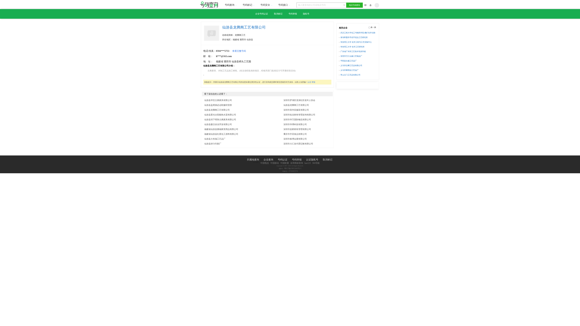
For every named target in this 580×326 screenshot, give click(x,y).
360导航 (316, 163)
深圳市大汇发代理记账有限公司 (298, 144)
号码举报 (292, 14)
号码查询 (229, 5)
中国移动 (274, 163)
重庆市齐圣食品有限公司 (295, 134)
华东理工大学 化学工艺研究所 (352, 47)
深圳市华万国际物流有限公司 (297, 119)
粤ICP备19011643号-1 (292, 168)
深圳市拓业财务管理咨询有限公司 (299, 115)
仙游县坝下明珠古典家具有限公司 (220, 119)
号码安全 (265, 5)
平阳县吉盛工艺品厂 (348, 61)
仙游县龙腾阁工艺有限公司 (217, 110)
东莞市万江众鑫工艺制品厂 (351, 56)
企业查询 (268, 159)
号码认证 (282, 159)
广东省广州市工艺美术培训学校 (353, 51)
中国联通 (284, 163)
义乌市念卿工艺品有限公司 (351, 65)
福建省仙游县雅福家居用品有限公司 (221, 129)
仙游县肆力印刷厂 (212, 144)
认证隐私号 (312, 159)
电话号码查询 (354, 5)
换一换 (373, 27)
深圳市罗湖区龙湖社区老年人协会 (299, 100)
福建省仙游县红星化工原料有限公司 (221, 134)
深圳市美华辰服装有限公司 (296, 110)
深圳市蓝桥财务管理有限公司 (297, 129)
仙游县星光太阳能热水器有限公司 (220, 115)
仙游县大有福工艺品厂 (215, 139)
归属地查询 (253, 159)
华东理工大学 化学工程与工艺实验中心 (356, 42)
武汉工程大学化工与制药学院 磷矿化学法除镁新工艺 (357, 33)
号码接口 (283, 5)
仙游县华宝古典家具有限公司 (218, 100)
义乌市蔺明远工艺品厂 (349, 70)
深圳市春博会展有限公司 (295, 139)
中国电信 (264, 163)
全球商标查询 (296, 163)
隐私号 (306, 14)
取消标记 (278, 14)
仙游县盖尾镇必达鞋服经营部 (218, 105)
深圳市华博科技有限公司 (295, 124)
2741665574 (293, 171)
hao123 (307, 163)
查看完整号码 (239, 51)
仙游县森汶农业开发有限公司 (218, 124)
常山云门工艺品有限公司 (350, 75)
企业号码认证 (261, 14)
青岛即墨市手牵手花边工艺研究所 (354, 37)
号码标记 (247, 5)
